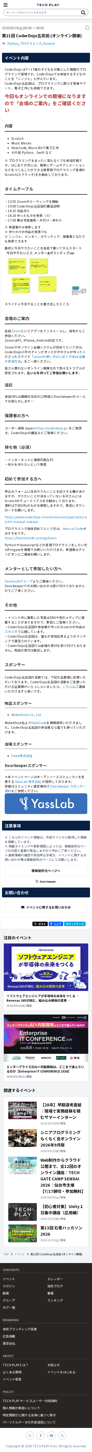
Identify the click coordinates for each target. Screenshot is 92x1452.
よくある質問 (12, 1372)
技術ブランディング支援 (20, 1329)
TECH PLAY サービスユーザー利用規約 (30, 1401)
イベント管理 (12, 1379)
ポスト (42, 924)
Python (12, 43)
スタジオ (11, 631)
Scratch (49, 43)
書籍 (50, 1293)
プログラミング (31, 43)
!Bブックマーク (75, 924)
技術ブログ (55, 1286)
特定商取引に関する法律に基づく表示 (29, 1415)
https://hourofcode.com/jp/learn (30, 538)
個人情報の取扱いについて (21, 1408)
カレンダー (55, 1279)
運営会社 (9, 1343)
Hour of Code (73, 528)
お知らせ (53, 1365)
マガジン (9, 1286)
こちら (67, 686)
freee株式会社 (22, 755)
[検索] (83, 12)
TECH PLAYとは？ (16, 1365)
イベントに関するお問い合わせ (48, 907)
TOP (6, 1254)
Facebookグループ (19, 581)
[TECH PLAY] (48, 5)
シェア (57, 924)
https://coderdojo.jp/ (51, 428)
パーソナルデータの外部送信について (29, 1422)
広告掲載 (9, 1336)
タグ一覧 (9, 1307)
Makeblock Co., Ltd (26, 714)
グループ (9, 1300)
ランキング (55, 1300)
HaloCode (38, 722)
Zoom (16, 331)
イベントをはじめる (61, 1372)
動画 (6, 1293)
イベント (19, 1254)
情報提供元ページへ (45, 870)
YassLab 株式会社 (28, 781)
